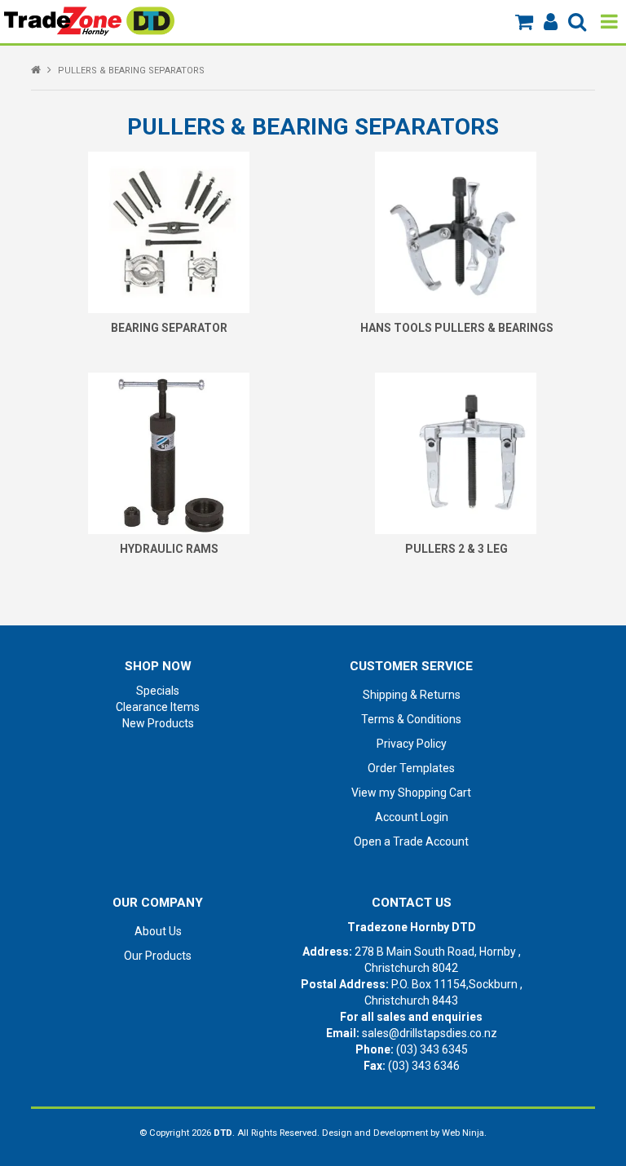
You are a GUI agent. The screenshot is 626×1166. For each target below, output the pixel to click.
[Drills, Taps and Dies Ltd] (89, 20)
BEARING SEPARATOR (169, 327)
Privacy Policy (412, 743)
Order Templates (411, 768)
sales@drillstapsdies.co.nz (429, 1033)
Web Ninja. (464, 1133)
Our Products (158, 955)
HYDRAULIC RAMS (169, 548)
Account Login (411, 817)
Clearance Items (158, 706)
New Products (158, 723)
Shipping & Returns (412, 694)
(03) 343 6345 (432, 1049)
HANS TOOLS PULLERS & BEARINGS (456, 327)
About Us (158, 931)
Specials (157, 690)
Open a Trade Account (411, 841)
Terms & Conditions (411, 719)
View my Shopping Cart (411, 792)
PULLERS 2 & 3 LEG (456, 548)
